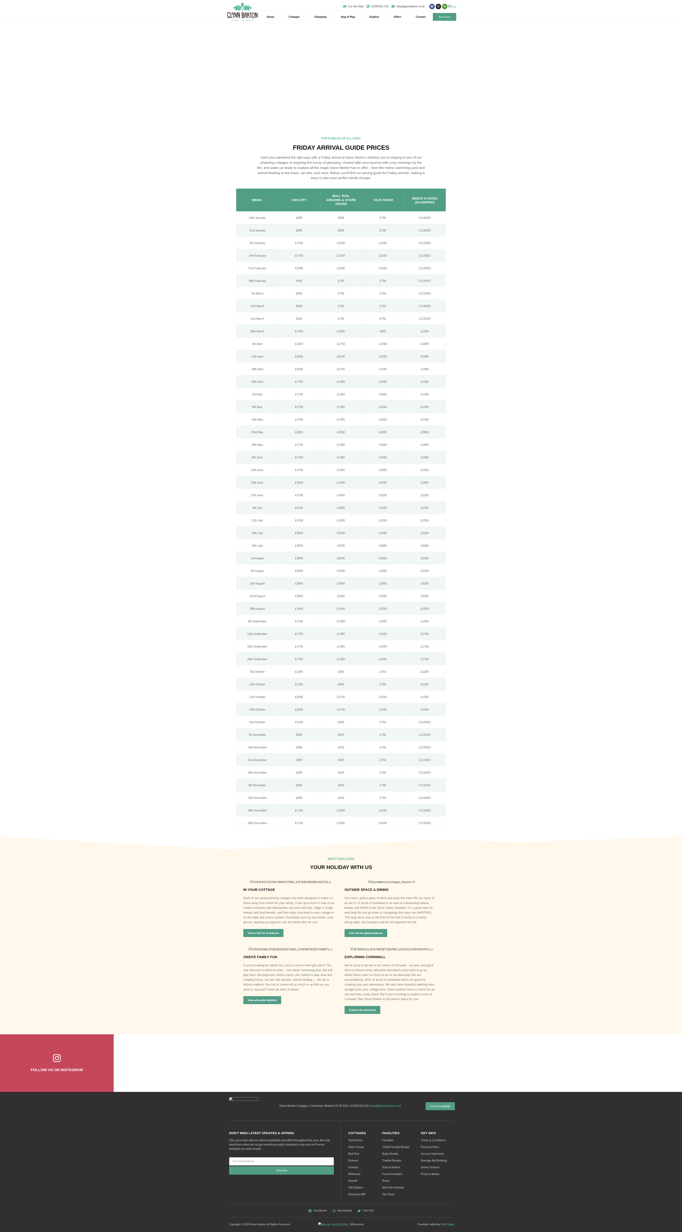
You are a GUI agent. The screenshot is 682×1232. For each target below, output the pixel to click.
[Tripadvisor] (445, 6)
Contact (421, 16)
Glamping (320, 16)
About (270, 16)
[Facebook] (432, 6)
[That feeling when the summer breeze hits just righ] (161, 1062)
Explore (374, 16)
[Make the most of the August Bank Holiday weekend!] (256, 1062)
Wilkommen (357, 1224)
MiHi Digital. (448, 1224)
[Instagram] (438, 6)
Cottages (294, 16)
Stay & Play (348, 16)
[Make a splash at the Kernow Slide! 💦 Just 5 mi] (350, 1062)
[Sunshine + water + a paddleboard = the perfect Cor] (445, 1062)
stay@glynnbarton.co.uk (386, 1105)
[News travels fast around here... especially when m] (635, 1062)
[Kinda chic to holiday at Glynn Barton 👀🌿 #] (540, 1062)
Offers (397, 16)
